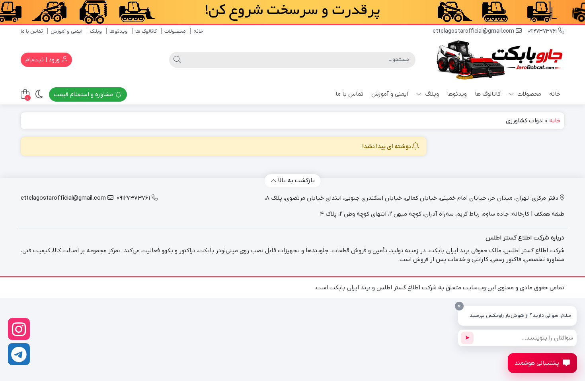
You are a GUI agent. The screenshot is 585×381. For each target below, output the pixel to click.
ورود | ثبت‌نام (43, 60)
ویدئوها (118, 31)
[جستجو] (177, 60)
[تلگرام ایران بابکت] (19, 354)
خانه (198, 31)
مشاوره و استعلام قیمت (84, 94)
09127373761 (543, 31)
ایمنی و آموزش (66, 31)
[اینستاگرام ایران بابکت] (19, 329)
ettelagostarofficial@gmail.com (474, 31)
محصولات (175, 31)
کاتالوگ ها (146, 31)
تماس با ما (32, 31)
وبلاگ (96, 31)
